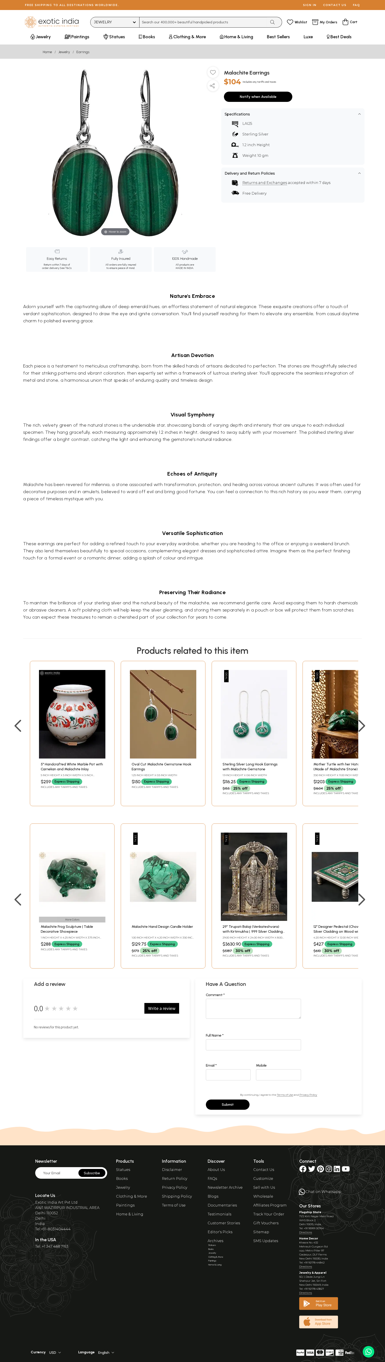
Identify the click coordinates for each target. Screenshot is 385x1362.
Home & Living (129, 1214)
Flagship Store (310, 1212)
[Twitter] (311, 1170)
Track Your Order (268, 1214)
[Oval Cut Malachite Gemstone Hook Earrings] (163, 757)
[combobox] (203, 22)
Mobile (261, 1065)
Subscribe (92, 1173)
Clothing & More (131, 1196)
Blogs (213, 1196)
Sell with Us (264, 1187)
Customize (263, 1178)
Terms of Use (285, 1094)
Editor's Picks (220, 1232)
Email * (211, 1065)
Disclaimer (172, 1170)
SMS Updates (265, 1241)
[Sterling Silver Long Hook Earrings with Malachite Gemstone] (254, 757)
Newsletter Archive (225, 1187)
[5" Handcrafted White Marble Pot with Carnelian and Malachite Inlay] (72, 757)
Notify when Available (258, 97)
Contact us (334, 5)
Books (122, 1178)
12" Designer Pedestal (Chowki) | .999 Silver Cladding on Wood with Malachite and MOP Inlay (342, 931)
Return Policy (174, 1178)
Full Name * (215, 1035)
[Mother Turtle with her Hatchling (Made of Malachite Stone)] (345, 757)
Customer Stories (224, 1223)
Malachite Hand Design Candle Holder (162, 926)
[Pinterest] (320, 1170)
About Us (216, 1170)
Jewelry (64, 52)
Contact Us (263, 1170)
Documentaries (222, 1205)
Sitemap (261, 1232)
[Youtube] (346, 1170)
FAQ (356, 5)
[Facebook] (302, 1170)
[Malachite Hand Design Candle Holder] (163, 920)
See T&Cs (66, 268)
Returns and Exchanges (264, 183)
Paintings (125, 1205)
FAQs (212, 1178)
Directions (305, 1232)
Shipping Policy (177, 1196)
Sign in (310, 5)
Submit (228, 1104)
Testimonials (219, 1214)
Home (47, 52)
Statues (123, 1170)
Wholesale (263, 1196)
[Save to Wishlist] (213, 74)
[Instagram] (329, 1170)
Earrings (82, 52)
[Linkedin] (337, 1170)
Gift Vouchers (266, 1223)
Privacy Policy (308, 1094)
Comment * (215, 995)
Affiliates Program (270, 1205)
